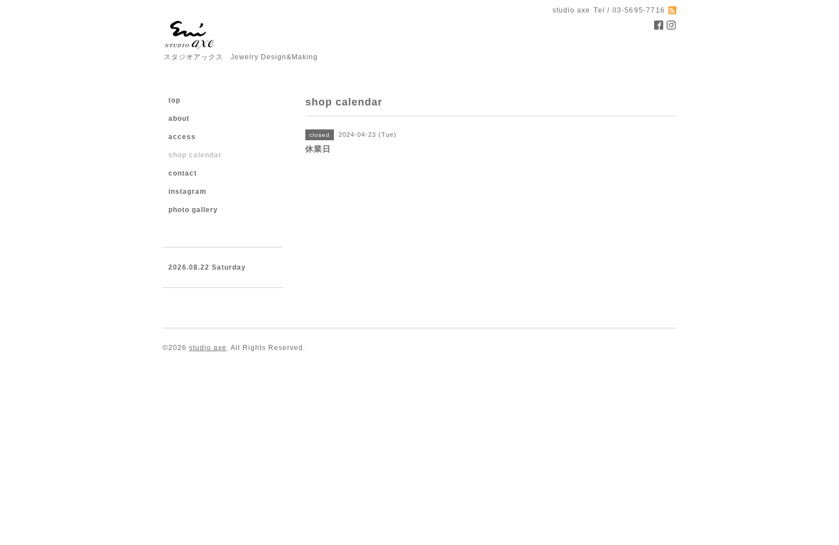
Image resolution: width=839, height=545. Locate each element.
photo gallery (193, 210)
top (174, 100)
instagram (187, 192)
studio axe (208, 348)
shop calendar (195, 155)
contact (182, 173)
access (182, 137)
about (178, 119)
